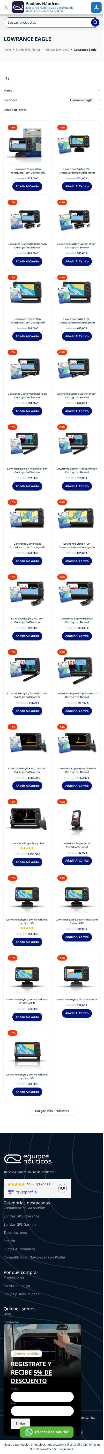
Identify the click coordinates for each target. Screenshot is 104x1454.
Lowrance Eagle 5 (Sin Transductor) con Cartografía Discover (27, 173)
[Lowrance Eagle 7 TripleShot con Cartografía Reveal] (77, 444)
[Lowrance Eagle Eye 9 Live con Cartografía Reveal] (77, 744)
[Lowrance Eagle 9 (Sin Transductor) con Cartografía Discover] (27, 519)
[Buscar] (95, 22)
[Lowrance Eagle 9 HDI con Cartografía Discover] (27, 594)
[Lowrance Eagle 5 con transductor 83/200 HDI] (77, 895)
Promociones (14, 1277)
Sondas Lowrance (57, 50)
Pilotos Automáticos (19, 1249)
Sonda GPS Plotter (28, 50)
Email (13, 1403)
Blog (7, 1314)
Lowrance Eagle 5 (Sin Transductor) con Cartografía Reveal (77, 173)
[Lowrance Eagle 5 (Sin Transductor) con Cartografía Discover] (27, 144)
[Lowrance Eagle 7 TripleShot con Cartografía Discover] (27, 444)
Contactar (11, 1322)
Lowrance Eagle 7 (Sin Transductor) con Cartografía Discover (27, 322)
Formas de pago (17, 1285)
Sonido (9, 1240)
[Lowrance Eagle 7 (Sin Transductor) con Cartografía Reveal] (77, 294)
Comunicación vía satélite (24, 1207)
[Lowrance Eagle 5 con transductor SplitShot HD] (27, 975)
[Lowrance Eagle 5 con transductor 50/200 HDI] (27, 895)
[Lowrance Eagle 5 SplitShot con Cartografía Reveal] (77, 219)
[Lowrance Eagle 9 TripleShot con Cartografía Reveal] (77, 669)
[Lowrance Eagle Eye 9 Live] (27, 818)
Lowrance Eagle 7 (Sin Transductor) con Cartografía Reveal (77, 322)
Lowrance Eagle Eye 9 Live (27, 843)
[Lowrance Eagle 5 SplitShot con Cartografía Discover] (27, 219)
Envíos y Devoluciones (21, 1294)
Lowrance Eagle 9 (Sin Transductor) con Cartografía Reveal (77, 547)
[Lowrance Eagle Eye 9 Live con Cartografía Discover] (27, 744)
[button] (27, 186)
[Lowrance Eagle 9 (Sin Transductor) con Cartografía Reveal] (77, 519)
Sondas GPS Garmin (20, 1224)
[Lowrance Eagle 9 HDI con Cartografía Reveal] (77, 594)
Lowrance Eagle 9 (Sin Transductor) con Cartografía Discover (27, 547)
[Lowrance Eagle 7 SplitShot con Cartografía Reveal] (77, 369)
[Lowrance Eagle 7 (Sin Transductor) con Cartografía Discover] (27, 294)
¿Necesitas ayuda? (52, 1431)
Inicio (7, 50)
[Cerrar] (79, 1318)
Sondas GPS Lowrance (21, 1216)
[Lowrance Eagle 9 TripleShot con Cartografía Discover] (27, 669)
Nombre (14, 1389)
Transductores (15, 1232)
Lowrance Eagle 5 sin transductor (76, 999)
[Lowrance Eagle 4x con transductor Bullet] (77, 818)
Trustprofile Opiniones (82, 1444)
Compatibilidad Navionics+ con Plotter (35, 1257)
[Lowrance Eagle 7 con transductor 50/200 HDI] (27, 1050)
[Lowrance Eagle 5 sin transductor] (77, 975)
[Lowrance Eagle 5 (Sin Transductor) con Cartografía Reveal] (77, 144)
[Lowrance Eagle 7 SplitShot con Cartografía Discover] (27, 369)
